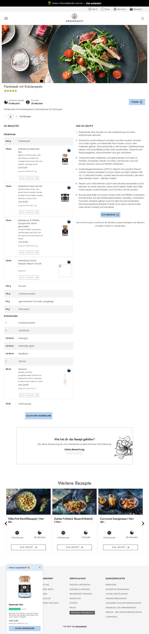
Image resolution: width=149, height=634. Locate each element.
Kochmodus (108, 214)
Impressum (111, 584)
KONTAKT (74, 603)
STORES (43, 593)
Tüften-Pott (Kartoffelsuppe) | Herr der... (26, 520)
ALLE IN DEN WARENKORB (38, 415)
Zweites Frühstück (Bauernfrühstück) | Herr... (73, 520)
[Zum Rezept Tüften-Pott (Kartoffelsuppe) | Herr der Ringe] (28, 502)
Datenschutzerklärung (117, 589)
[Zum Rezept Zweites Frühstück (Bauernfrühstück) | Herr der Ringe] (74, 502)
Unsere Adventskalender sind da (69, 3)
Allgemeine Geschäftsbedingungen (123, 603)
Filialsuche (45, 598)
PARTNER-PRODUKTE (49, 603)
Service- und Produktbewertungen (124, 612)
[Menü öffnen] (6, 18)
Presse (73, 607)
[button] (69, 150)
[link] (92, 9)
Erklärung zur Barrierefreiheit (121, 607)
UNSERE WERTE (47, 589)
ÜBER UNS (44, 584)
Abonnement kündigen (81, 593)
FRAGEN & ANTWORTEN (80, 584)
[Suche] (143, 18)
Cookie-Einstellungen (117, 593)
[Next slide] (143, 523)
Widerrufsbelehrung (116, 598)
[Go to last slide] (6, 523)
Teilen (134, 102)
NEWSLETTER (75, 598)
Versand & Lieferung (80, 589)
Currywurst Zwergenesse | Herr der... (117, 520)
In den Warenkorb (24, 628)
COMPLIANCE (111, 616)
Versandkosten (81, 626)
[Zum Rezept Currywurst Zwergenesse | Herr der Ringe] (120, 502)
